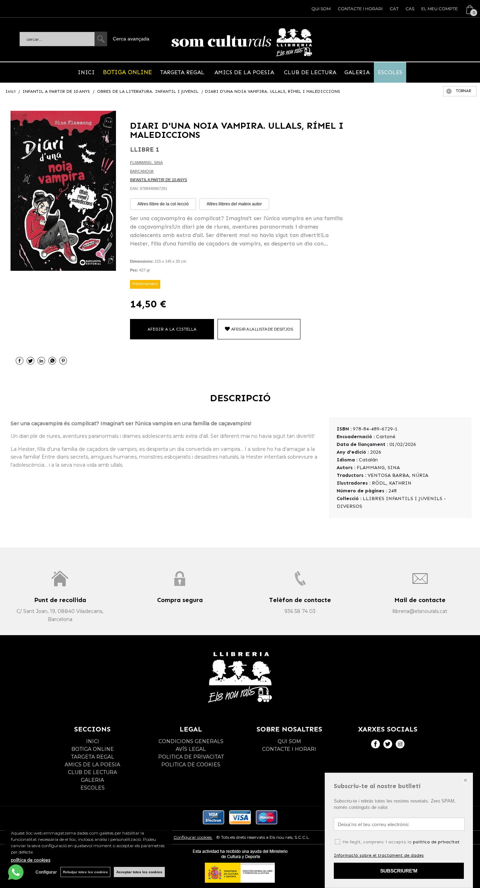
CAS (410, 8)
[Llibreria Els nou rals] (242, 42)
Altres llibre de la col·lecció (163, 204)
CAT (394, 8)
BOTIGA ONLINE (127, 72)
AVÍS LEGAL (191, 749)
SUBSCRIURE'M (398, 871)
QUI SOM (321, 8)
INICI (86, 72)
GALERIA (357, 72)
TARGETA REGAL (183, 72)
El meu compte (439, 8)
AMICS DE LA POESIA (244, 72)
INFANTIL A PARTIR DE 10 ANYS (158, 180)
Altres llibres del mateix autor (234, 204)
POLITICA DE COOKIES (190, 764)
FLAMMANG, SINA (146, 162)
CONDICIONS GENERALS (190, 741)
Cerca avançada (131, 38)
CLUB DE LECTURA (309, 72)
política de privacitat (436, 841)
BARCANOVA (142, 171)
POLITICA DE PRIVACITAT (191, 757)
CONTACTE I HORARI (360, 8)
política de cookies (30, 860)
